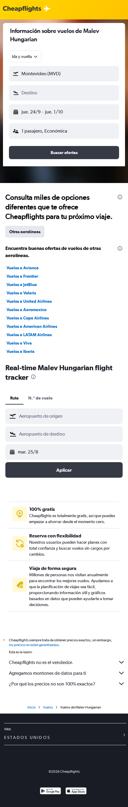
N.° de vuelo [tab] (40, 398)
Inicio (31, 707)
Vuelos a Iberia (21, 351)
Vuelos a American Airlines (32, 326)
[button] (64, 74)
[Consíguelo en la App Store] (76, 791)
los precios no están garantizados (34, 645)
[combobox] (25, 56)
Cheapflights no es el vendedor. (41, 662)
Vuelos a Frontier (22, 276)
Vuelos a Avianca (23, 267)
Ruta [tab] (14, 398)
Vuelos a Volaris (21, 292)
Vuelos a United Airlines (29, 301)
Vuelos (48, 707)
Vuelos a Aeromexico (26, 309)
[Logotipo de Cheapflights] (22, 9)
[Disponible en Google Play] (50, 791)
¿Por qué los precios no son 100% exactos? (52, 684)
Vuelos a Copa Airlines (28, 318)
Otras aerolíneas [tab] (24, 231)
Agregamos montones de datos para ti (47, 673)
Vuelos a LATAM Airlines (29, 334)
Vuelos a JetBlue (22, 284)
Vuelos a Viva (19, 343)
